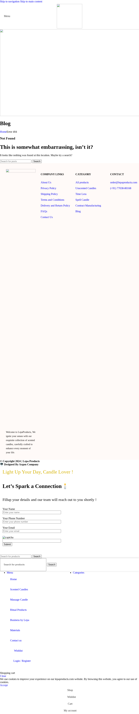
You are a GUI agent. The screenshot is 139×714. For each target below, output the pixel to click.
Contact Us (47, 217)
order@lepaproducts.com (123, 182)
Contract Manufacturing (88, 205)
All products (82, 182)
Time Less (80, 194)
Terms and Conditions (52, 199)
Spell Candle (82, 199)
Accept (4, 685)
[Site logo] (69, 27)
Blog (78, 211)
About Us (46, 182)
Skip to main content (31, 1)
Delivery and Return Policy (55, 205)
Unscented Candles (85, 188)
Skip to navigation (10, 1)
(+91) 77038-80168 (120, 188)
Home (3, 131)
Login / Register (22, 660)
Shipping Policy (49, 194)
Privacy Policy (48, 188)
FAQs (44, 211)
